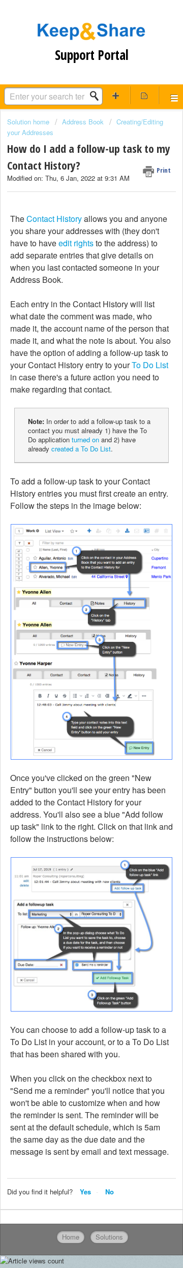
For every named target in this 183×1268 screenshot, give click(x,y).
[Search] (97, 96)
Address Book (83, 121)
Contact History (54, 218)
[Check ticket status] (144, 95)
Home (70, 1237)
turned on (85, 439)
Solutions (109, 1237)
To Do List (150, 365)
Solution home (29, 121)
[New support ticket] (116, 95)
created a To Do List (81, 448)
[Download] (73, 641)
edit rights (76, 243)
